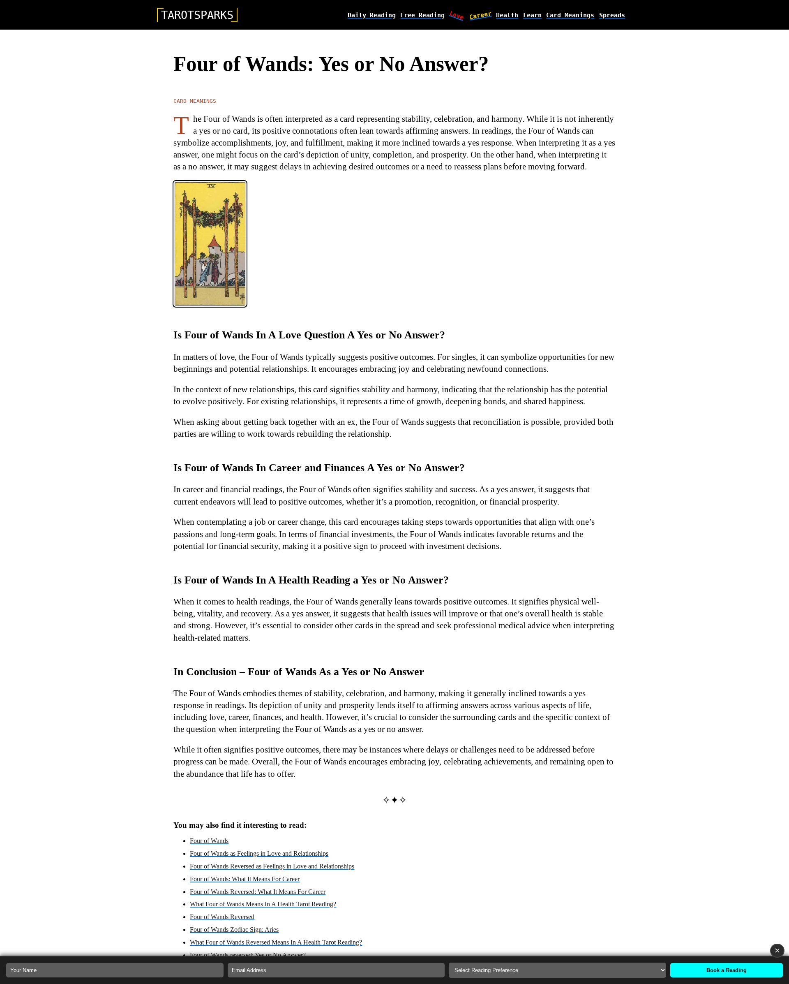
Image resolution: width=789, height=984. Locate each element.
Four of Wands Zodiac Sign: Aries (234, 929)
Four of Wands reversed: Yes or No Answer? (248, 955)
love (457, 15)
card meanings (570, 15)
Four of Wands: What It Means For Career (245, 878)
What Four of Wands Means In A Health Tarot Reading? (263, 904)
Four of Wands (209, 840)
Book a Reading (726, 970)
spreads (612, 15)
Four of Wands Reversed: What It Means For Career (257, 891)
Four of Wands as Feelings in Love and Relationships (259, 853)
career (480, 14)
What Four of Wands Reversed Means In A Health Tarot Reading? (276, 942)
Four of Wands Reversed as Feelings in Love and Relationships (272, 866)
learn (532, 15)
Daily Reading (372, 15)
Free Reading (422, 15)
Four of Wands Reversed (222, 916)
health (507, 15)
